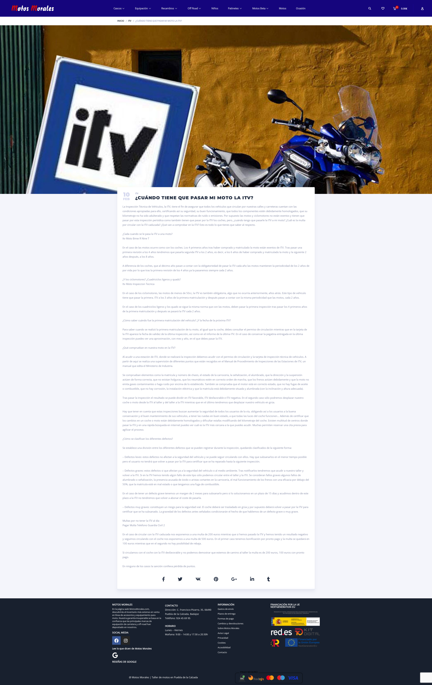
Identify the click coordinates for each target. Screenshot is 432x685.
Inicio (120, 20)
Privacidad (223, 637)
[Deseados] (382, 8)
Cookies (222, 642)
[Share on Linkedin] (252, 579)
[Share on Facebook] (163, 579)
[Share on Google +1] (234, 579)
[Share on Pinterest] (216, 579)
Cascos (118, 8)
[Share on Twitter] (180, 579)
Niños (214, 8)
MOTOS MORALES (122, 604)
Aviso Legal (223, 633)
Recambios (167, 8)
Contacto (222, 652)
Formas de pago (226, 618)
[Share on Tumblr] (268, 579)
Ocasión (300, 8)
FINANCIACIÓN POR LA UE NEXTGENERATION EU (285, 605)
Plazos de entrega (226, 613)
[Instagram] (126, 640)
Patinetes (233, 8)
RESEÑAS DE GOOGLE (124, 661)
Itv (129, 20)
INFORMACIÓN (226, 604)
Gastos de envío (226, 608)
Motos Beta (258, 8)
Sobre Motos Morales (228, 628)
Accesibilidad (224, 647)
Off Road (193, 8)
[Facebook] (116, 640)
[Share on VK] (198, 579)
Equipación (141, 8)
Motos (282, 8)
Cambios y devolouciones (230, 623)
